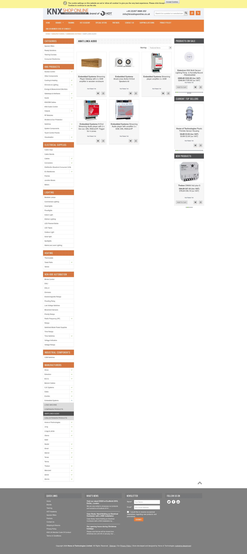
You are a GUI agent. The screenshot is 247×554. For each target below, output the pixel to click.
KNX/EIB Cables (50, 102)
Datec (47, 391)
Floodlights (48, 210)
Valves (47, 266)
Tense (47, 457)
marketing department (183, 545)
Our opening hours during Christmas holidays (101, 527)
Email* (129, 507)
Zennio (47, 479)
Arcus (46, 370)
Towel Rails (49, 262)
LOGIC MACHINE (51, 405)
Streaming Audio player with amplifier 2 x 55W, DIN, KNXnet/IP (124, 126)
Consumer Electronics (52, 59)
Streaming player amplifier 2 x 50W (156, 77)
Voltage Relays (50, 344)
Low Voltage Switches (52, 305)
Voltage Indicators (51, 340)
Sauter (47, 444)
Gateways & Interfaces (52, 93)
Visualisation (49, 137)
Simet (46, 448)
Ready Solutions (50, 50)
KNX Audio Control (51, 106)
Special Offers (49, 46)
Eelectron (48, 374)
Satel (46, 440)
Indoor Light (49, 215)
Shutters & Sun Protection (53, 119)
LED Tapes (48, 228)
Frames (47, 176)
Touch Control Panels (52, 133)
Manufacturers (58, 34)
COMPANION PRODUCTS (54, 409)
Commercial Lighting (52, 201)
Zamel (47, 475)
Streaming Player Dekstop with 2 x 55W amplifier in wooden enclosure (91, 78)
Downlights (48, 206)
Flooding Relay (50, 301)
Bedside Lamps (50, 197)
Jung (46, 427)
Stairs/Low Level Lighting (53, 245)
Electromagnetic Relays (53, 296)
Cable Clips (49, 150)
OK (172, 2)
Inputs (47, 98)
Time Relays (49, 331)
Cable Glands (49, 154)
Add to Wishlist (98, 93)
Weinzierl (48, 470)
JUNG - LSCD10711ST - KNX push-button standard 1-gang (189, 187)
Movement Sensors (51, 310)
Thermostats (49, 258)
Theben (47, 466)
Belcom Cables (50, 383)
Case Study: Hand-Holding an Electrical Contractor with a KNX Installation (102, 515)
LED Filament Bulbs (51, 223)
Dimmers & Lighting (51, 85)
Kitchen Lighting (50, 219)
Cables (47, 158)
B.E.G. (47, 378)
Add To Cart (181, 87)
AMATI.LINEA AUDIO (52, 413)
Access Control (50, 71)
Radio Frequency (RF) (52, 318)
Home (48, 34)
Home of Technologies (52, 422)
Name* (129, 501)
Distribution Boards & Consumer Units (58, 167)
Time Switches (50, 336)
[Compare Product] (192, 13)
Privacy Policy (125, 545)
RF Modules (49, 115)
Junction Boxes (50, 180)
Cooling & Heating (51, 80)
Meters (47, 184)
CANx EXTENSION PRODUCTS (56, 418)
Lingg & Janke (50, 431)
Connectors (49, 163)
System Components (52, 128)
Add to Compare (103, 93)
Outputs (47, 111)
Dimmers (48, 292)
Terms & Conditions (54, 535)
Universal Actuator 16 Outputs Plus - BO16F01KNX (189, 71)
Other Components (51, 76)
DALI (46, 283)
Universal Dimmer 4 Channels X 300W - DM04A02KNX (189, 130)
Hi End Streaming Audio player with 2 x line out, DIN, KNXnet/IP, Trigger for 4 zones (92, 127)
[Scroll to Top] (200, 484)
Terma (47, 461)
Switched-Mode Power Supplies (56, 327)
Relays (47, 323)
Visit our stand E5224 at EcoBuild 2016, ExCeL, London (102, 502)
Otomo (47, 435)
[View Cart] (198, 13)
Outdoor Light (49, 232)
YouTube (178, 502)
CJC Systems (49, 387)
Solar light (48, 236)
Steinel (47, 453)
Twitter (169, 502)
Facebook (173, 502)
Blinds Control (49, 279)
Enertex (47, 396)
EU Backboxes (50, 171)
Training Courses (50, 54)
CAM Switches (50, 357)
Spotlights (48, 241)
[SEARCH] (186, 13)
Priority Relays (50, 314)
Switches (48, 124)
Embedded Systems (73, 34)
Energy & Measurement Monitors (56, 89)
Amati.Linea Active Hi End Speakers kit (124, 78)
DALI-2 (47, 288)
